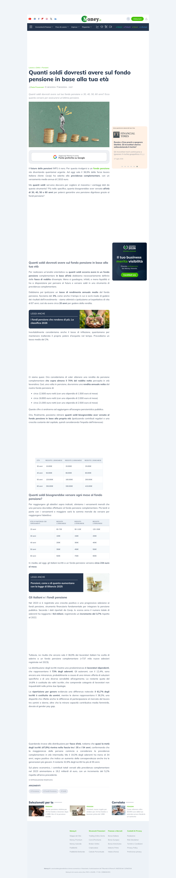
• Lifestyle (143, 27)
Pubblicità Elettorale (77, 852)
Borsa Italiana (113, 836)
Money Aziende (76, 844)
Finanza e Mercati (115, 831)
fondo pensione (101, 168)
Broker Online (94, 844)
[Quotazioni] (97, 27)
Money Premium (76, 840)
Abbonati (137, 19)
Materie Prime (113, 848)
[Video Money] (110, 27)
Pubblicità (73, 848)
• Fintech (127, 27)
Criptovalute (93, 848)
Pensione (35, 791)
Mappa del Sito (75, 836)
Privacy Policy (132, 848)
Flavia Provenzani (37, 87)
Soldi (64, 791)
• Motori (119, 27)
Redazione (131, 836)
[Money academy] (101, 27)
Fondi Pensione (51, 791)
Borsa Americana (114, 844)
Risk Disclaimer (133, 840)
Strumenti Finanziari (97, 831)
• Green (135, 27)
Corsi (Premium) (95, 840)
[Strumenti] (106, 27)
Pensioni (45, 68)
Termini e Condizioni (134, 844)
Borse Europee (113, 840)
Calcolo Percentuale (96, 852)
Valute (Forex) (113, 852)
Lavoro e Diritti (34, 68)
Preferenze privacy (134, 852)
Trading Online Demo (97, 836)
